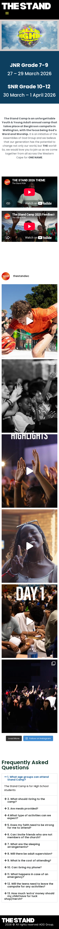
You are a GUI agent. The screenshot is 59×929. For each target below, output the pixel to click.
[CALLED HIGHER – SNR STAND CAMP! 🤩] (29, 471)
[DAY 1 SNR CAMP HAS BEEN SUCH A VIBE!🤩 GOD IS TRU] (29, 696)
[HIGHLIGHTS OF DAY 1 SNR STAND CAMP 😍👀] (29, 621)
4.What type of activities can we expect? (29, 817)
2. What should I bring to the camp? (26, 800)
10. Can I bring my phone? (24, 867)
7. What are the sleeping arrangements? (23, 845)
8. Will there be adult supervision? (29, 854)
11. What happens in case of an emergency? (27, 875)
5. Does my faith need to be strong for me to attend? (30, 826)
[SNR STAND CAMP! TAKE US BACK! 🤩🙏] (29, 321)
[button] (29, 778)
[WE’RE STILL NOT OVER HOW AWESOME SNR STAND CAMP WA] (29, 396)
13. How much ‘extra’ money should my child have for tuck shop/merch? (29, 896)
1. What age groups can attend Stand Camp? (28, 778)
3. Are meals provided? (22, 808)
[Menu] (7, 13)
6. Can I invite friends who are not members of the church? (29, 836)
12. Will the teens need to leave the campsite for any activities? (30, 885)
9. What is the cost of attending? (29, 860)
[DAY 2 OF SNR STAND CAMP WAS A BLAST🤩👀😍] (29, 546)
